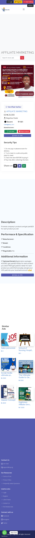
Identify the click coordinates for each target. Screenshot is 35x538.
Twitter (5, 523)
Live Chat (6, 463)
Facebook (6, 516)
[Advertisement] (17, 33)
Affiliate (30, 5)
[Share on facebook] (15, 166)
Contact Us (6, 503)
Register (18, 2)
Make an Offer (18, 135)
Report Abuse (24, 131)
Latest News (7, 499)
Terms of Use (7, 476)
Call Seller (11, 131)
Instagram (6, 519)
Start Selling (29, 2)
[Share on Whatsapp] (24, 166)
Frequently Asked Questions (11, 483)
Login (10, 2)
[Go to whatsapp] (4, 532)
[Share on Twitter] (20, 166)
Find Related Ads (8, 506)
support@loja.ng (8, 467)
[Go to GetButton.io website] (4, 536)
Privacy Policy (7, 480)
